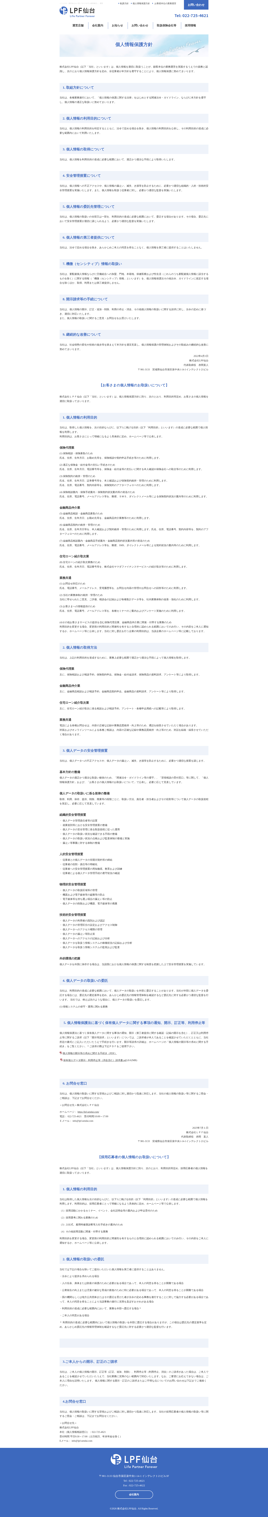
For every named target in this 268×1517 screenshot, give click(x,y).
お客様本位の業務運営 (165, 3)
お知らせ (117, 25)
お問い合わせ (196, 4)
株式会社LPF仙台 (126, 1508)
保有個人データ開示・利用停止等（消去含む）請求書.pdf (95, 1060)
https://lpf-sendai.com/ (88, 1112)
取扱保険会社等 (166, 25)
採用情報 (190, 25)
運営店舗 (78, 25)
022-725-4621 (137, 1480)
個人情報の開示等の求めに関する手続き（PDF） (90, 1053)
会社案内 (97, 25)
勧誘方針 (124, 3)
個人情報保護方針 (141, 3)
